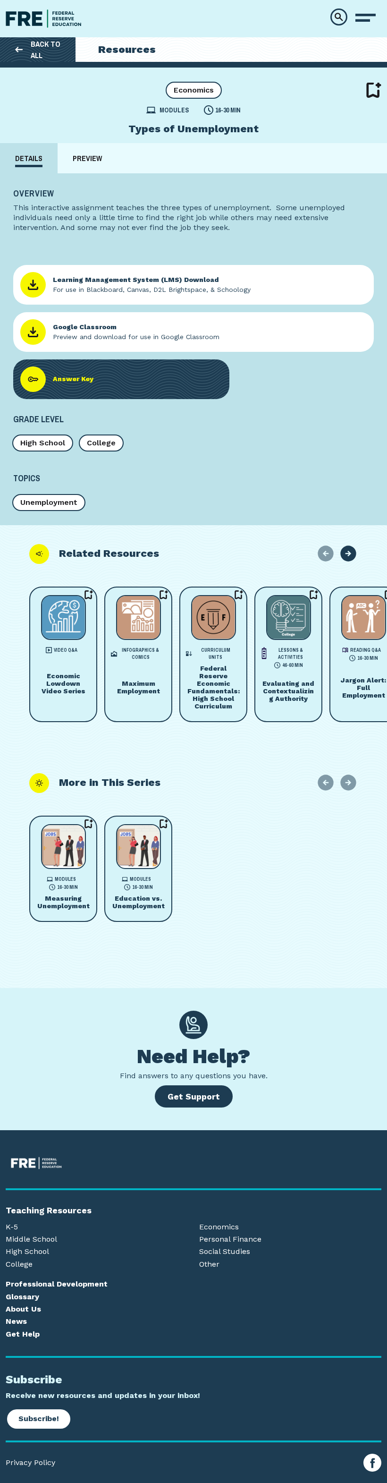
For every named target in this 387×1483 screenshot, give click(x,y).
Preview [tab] (87, 158)
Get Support (194, 1096)
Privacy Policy (30, 1462)
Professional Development (57, 1284)
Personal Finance (230, 1239)
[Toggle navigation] (365, 18)
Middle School (31, 1239)
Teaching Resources (49, 1210)
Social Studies (224, 1251)
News (16, 1321)
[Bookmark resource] (373, 90)
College (101, 442)
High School (42, 442)
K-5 (12, 1227)
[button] (338, 17)
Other (209, 1264)
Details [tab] (28, 158)
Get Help (23, 1334)
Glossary (22, 1297)
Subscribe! (38, 1418)
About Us (23, 1309)
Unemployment (48, 502)
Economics (194, 89)
